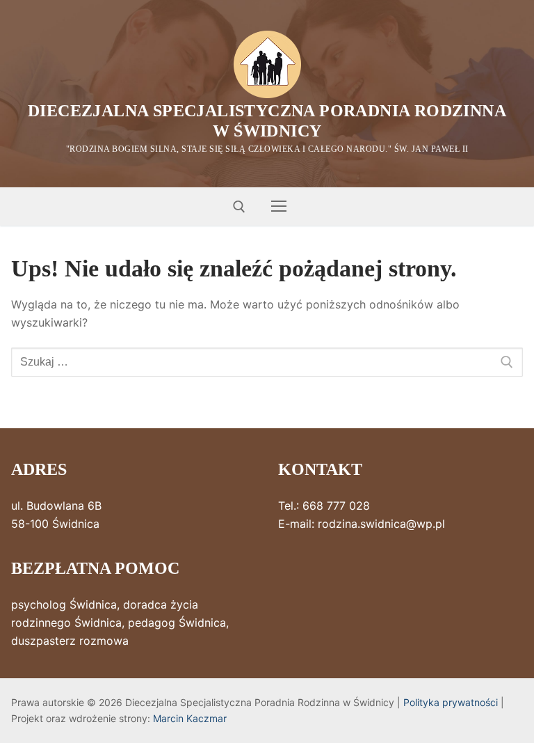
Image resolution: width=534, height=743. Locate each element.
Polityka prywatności (450, 702)
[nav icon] (279, 206)
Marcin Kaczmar (190, 718)
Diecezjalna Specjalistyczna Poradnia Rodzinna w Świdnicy (267, 121)
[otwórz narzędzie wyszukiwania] (239, 207)
